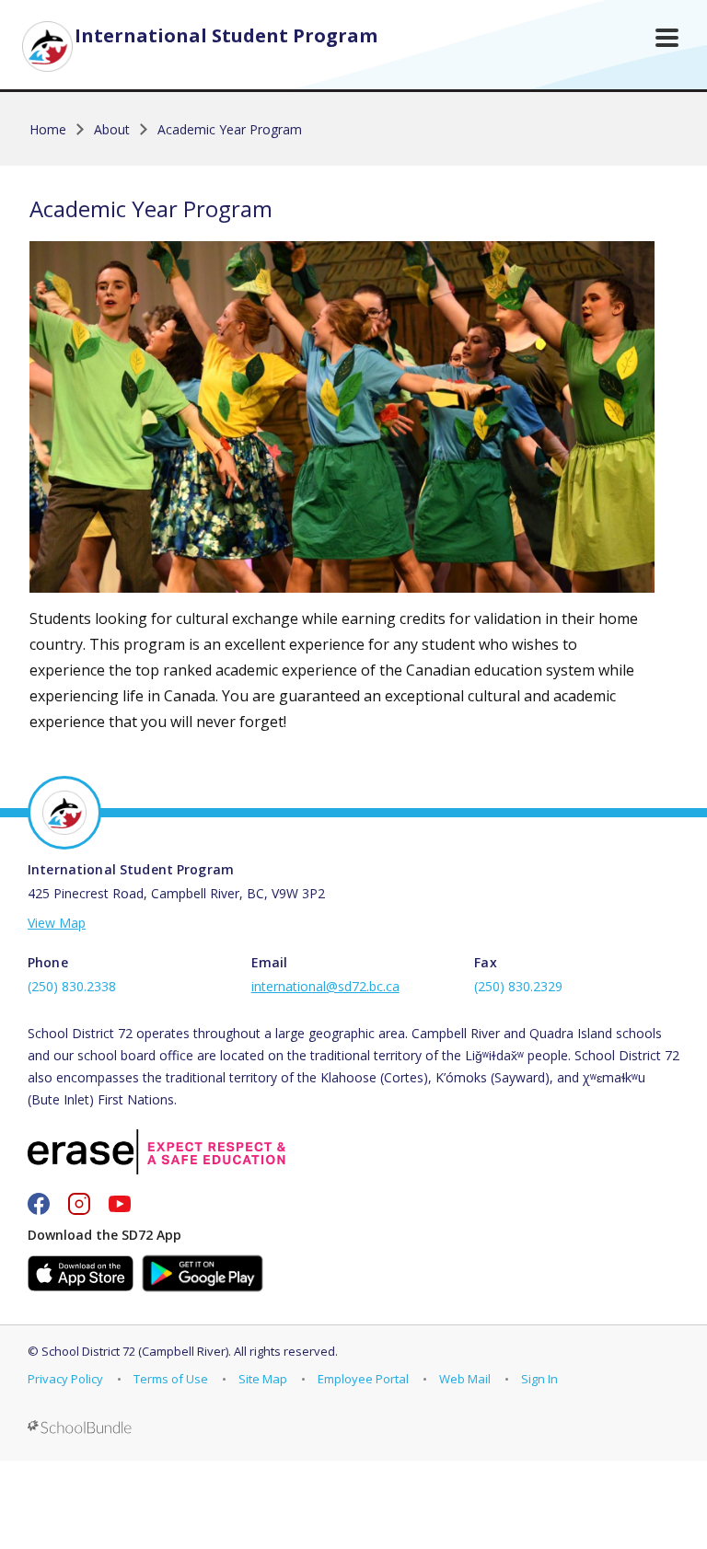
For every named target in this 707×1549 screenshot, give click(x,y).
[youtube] (120, 1204)
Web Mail (465, 1378)
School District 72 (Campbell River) (134, 1351)
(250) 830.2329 (518, 986)
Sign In (539, 1378)
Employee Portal (363, 1378)
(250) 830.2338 (72, 986)
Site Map (262, 1378)
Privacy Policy (65, 1378)
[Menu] (666, 38)
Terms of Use (170, 1378)
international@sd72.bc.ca (325, 986)
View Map (57, 922)
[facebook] (39, 1204)
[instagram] (79, 1204)
